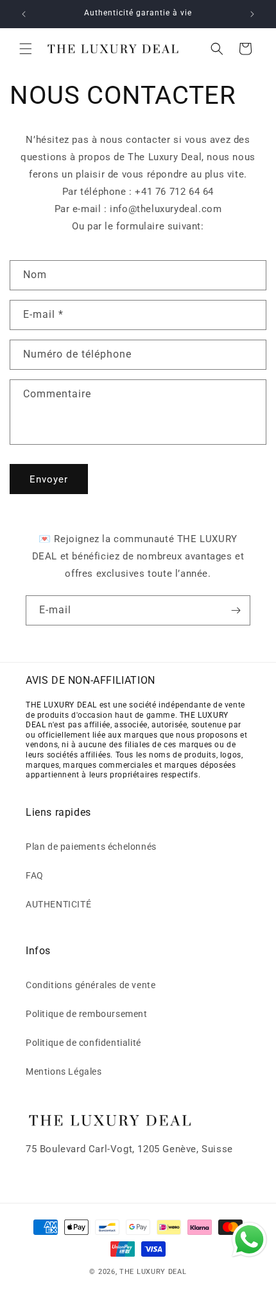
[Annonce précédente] (24, 14)
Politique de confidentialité (83, 1043)
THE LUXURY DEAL (153, 1272)
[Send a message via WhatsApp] (249, 1240)
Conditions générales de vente (90, 985)
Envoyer (49, 479)
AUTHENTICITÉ (58, 904)
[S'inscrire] (235, 610)
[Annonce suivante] (252, 14)
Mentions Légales (64, 1071)
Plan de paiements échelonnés (91, 846)
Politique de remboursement (87, 1014)
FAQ (35, 875)
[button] (26, 49)
